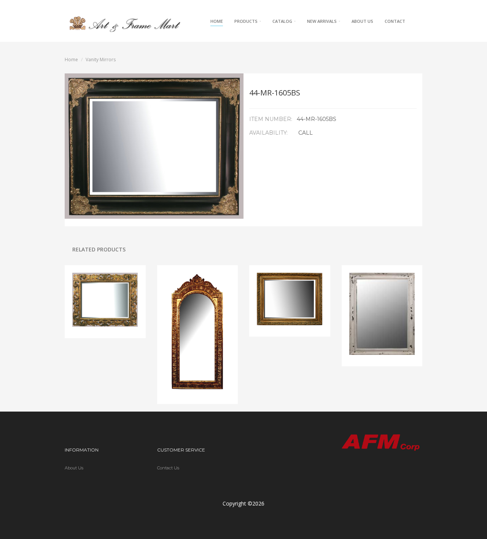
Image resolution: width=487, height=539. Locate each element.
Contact (395, 21)
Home (216, 21)
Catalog (282, 21)
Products (246, 21)
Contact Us (168, 468)
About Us (362, 21)
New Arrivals (322, 21)
